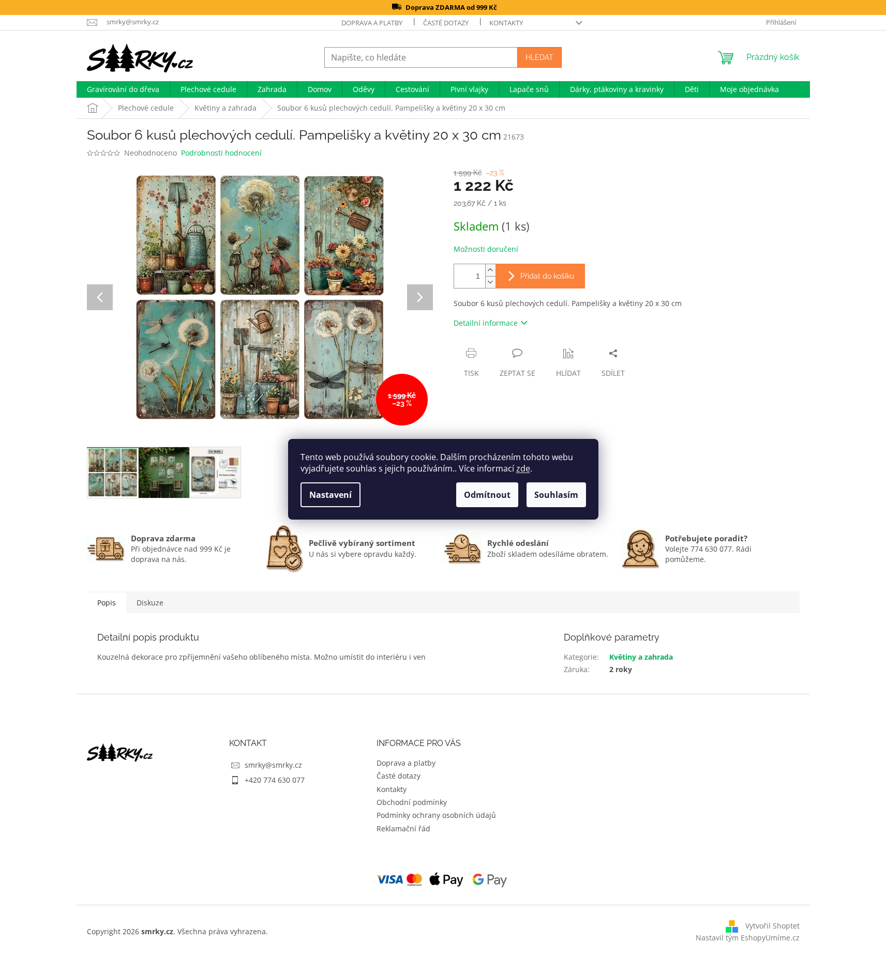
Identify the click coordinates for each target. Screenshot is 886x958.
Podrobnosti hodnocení (221, 153)
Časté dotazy (446, 22)
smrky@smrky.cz (273, 765)
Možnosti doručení (486, 249)
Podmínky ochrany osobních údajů (436, 815)
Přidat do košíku (547, 276)
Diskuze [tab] (150, 602)
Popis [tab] (106, 602)
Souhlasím (556, 494)
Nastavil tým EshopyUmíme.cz (748, 937)
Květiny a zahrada (641, 657)
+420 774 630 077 (275, 780)
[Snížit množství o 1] (490, 282)
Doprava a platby (371, 22)
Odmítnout (487, 494)
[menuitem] (123, 89)
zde (523, 468)
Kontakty (506, 22)
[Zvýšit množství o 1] (490, 270)
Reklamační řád (403, 828)
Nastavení (330, 494)
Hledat (539, 57)
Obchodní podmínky (412, 802)
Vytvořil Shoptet (772, 925)
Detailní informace (486, 323)
